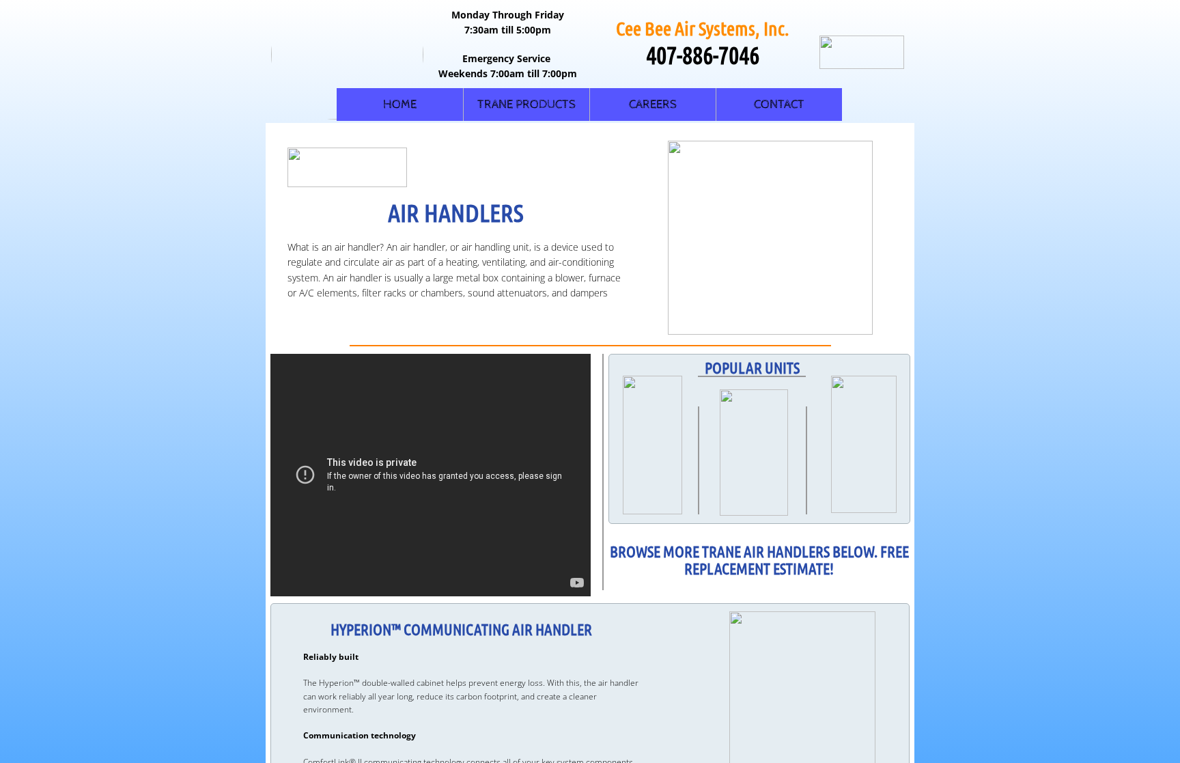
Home (400, 104)
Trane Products (526, 104)
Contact (779, 104)
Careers (653, 104)
